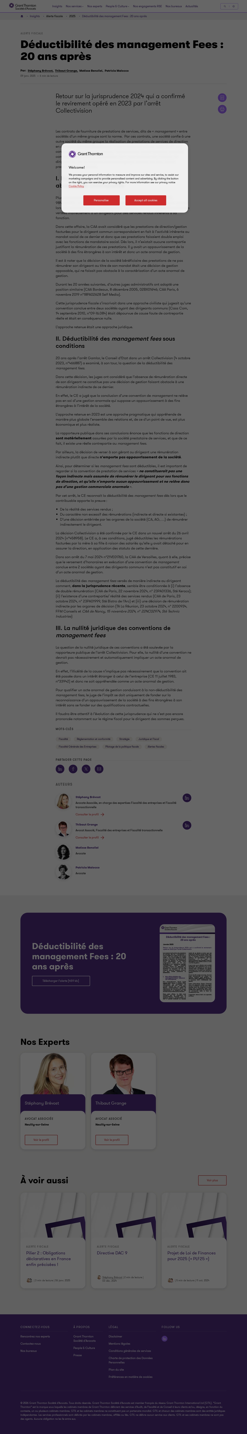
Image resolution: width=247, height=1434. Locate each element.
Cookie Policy (76, 186)
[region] (124, 178)
